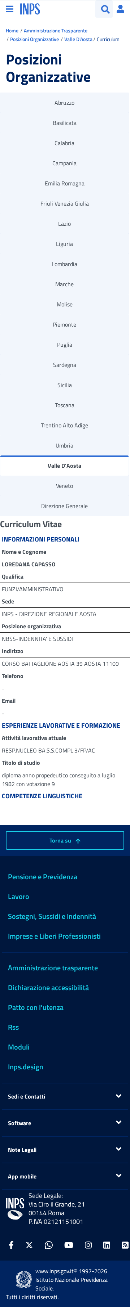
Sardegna (64, 364)
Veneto (64, 485)
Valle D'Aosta (78, 39)
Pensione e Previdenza (42, 876)
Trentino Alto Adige (64, 425)
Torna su (61, 840)
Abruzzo (64, 102)
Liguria (64, 243)
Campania (64, 163)
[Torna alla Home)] (15, 1209)
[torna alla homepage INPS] (30, 8)
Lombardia (64, 264)
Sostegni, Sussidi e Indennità (52, 916)
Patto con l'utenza (36, 1007)
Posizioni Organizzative (34, 39)
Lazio (64, 223)
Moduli (19, 1046)
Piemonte (64, 324)
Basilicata (65, 122)
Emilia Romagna (64, 183)
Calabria (64, 143)
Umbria (64, 445)
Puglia (64, 344)
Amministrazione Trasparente (55, 30)
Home (12, 30)
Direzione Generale (64, 506)
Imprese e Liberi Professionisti (54, 936)
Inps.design (25, 1066)
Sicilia (64, 385)
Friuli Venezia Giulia (64, 203)
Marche (64, 284)
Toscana (64, 405)
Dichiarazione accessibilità (48, 987)
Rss (13, 1027)
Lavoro (18, 896)
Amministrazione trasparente (53, 967)
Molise (65, 304)
